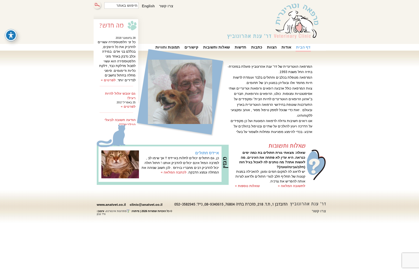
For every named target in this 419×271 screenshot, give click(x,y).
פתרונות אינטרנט (116, 211)
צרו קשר (166, 6)
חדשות (240, 47)
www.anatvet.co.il (111, 204)
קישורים (191, 47)
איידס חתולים (207, 153)
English (148, 6)
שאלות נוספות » (247, 186)
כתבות (256, 47)
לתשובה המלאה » (291, 186)
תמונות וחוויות (167, 47)
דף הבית (303, 47)
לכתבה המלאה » (173, 172)
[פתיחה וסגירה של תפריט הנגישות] (11, 35)
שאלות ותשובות (216, 47)
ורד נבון (101, 214)
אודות (286, 47)
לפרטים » (108, 79)
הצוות (272, 47)
